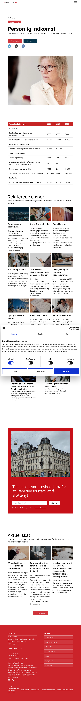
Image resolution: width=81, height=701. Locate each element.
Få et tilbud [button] (15, 41)
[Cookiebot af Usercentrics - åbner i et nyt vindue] (70, 328)
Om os (47, 656)
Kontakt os (30, 41)
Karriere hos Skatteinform (65, 690)
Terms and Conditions (40, 508)
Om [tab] (67, 334)
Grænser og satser (51, 642)
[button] (75, 2)
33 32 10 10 (14, 653)
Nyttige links (49, 661)
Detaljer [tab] (40, 334)
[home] (10, 2)
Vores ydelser (49, 637)
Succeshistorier (50, 651)
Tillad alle (66, 371)
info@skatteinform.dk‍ (20, 658)
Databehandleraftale (48, 690)
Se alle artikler (40, 613)
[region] (40, 153)
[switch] (30, 362)
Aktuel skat (48, 647)
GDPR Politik (25, 690)
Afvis (15, 371)
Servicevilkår (35, 690)
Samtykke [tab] (14, 334)
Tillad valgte (40, 371)
